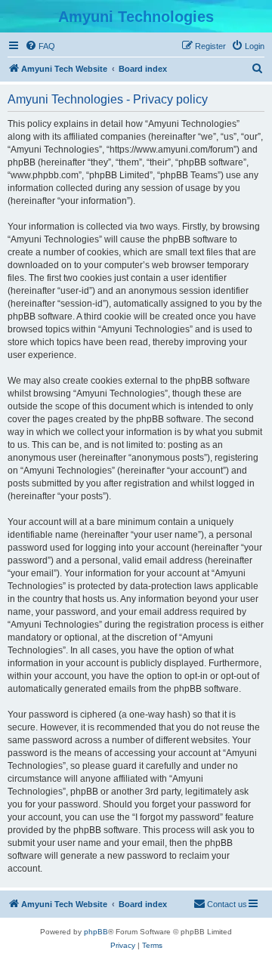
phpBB (96, 932)
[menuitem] (40, 46)
